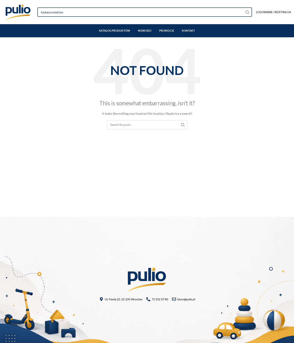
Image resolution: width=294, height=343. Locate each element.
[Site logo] (18, 12)
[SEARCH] (247, 12)
